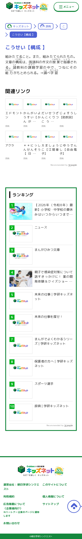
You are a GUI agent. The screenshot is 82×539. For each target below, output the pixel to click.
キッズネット (21, 26)
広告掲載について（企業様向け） (21, 510)
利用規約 (8, 496)
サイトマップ (50, 504)
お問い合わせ (11, 523)
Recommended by (58, 164)
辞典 (48, 26)
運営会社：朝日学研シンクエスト (21, 487)
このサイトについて (54, 484)
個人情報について (53, 496)
